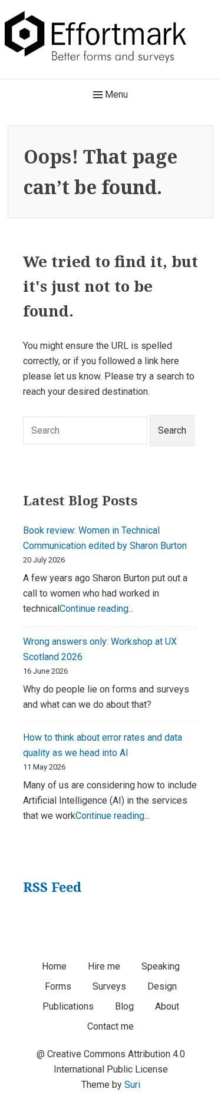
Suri (132, 1084)
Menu (115, 94)
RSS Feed (52, 886)
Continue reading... (97, 608)
